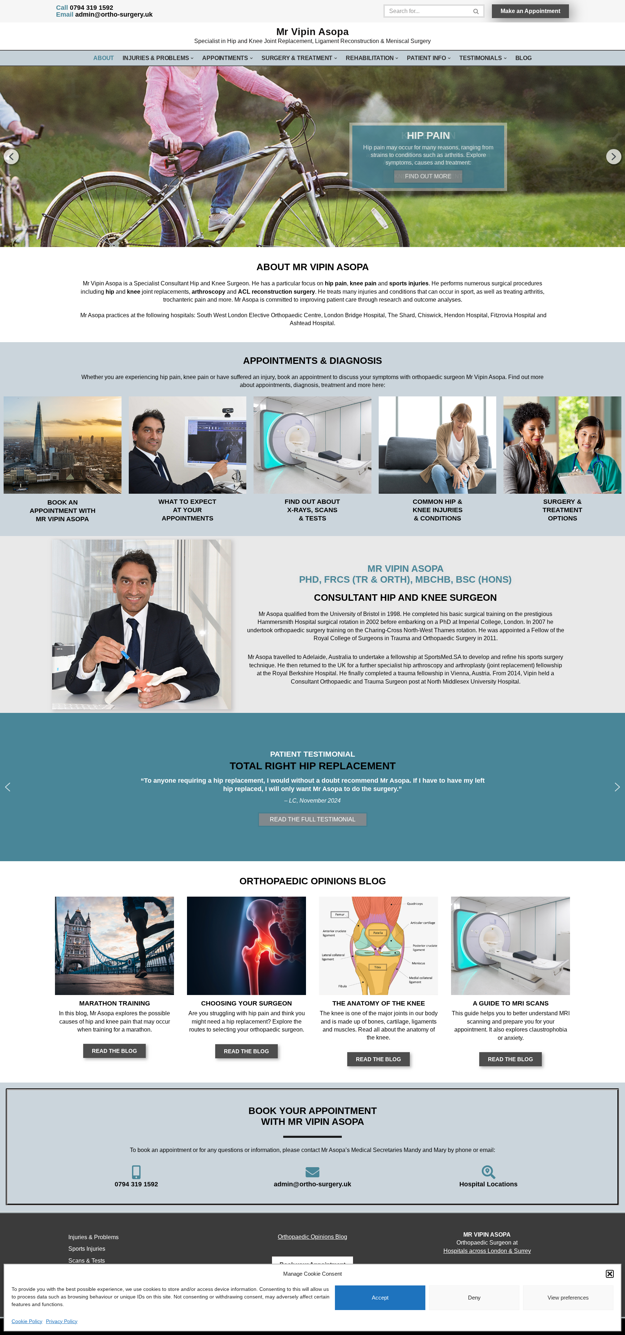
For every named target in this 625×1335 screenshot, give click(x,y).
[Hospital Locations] (489, 1172)
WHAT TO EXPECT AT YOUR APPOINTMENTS (187, 510)
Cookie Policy (27, 1321)
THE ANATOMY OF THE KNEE (378, 1003)
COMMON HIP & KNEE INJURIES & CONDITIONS (438, 510)
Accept (380, 1297)
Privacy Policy (61, 1321)
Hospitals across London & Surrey (487, 1251)
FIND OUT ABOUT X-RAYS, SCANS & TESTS (312, 510)
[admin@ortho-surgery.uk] (312, 1172)
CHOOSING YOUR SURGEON (246, 1003)
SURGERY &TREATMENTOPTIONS (562, 510)
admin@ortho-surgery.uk (104, 14)
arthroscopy (208, 292)
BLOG (523, 58)
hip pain (336, 283)
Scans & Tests (86, 1261)
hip (110, 292)
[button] (609, 1273)
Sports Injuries (86, 1249)
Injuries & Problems (93, 1237)
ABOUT (103, 58)
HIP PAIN (428, 135)
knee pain (363, 283)
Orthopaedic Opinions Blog (312, 1237)
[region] (312, 156)
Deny (474, 1297)
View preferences (568, 1297)
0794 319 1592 (84, 7)
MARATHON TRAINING (114, 1003)
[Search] (476, 11)
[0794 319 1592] (136, 1172)
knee (133, 292)
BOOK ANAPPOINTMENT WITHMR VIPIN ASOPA (62, 511)
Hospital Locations (488, 1184)
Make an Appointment (530, 11)
